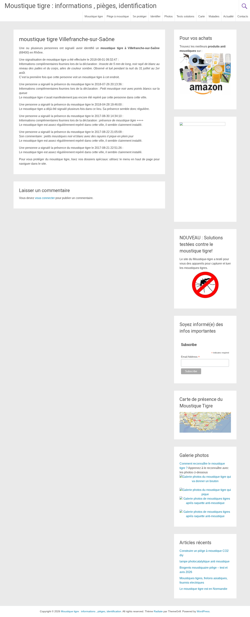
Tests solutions (185, 16)
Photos (168, 16)
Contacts (242, 16)
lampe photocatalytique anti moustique (205, 561)
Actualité (228, 16)
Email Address (190, 357)
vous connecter (45, 198)
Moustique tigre (94, 16)
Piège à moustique (118, 16)
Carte (201, 16)
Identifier (155, 16)
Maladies (214, 16)
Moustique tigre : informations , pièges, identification (80, 6)
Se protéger (140, 16)
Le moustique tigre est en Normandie (203, 588)
